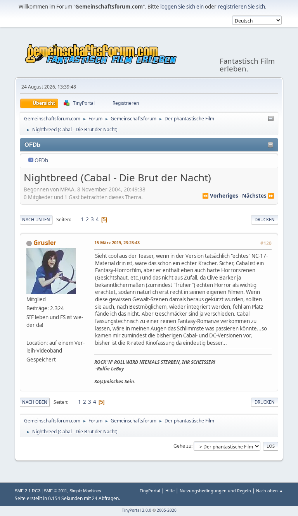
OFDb (41, 160)
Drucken (265, 219)
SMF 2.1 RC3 (27, 490)
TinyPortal (150, 490)
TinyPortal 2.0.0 (136, 510)
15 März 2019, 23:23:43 (117, 242)
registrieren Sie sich (241, 6)
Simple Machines (85, 490)
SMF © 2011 (55, 490)
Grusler (44, 242)
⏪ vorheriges (220, 195)
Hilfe (170, 490)
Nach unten (36, 219)
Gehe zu (182, 446)
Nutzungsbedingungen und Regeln (215, 490)
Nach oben (34, 402)
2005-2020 (167, 510)
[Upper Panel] (271, 119)
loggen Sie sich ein (182, 6)
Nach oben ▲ (269, 490)
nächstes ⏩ (258, 195)
